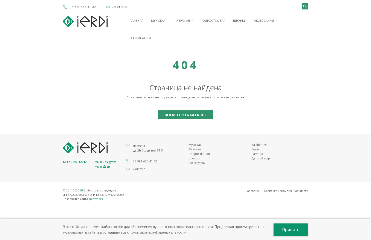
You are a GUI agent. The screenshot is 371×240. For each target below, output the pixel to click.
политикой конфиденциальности (157, 232)
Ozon (255, 149)
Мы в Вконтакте (75, 162)
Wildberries (259, 145)
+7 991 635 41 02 (82, 7)
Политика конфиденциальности (286, 191)
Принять (290, 229)
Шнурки (239, 20)
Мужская (158, 20)
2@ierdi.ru (119, 7)
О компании (141, 38)
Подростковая (212, 20)
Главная (136, 20)
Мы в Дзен (102, 166)
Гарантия (252, 191)
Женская (183, 20)
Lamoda (257, 154)
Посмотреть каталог (186, 115)
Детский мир (260, 158)
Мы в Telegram (105, 162)
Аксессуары (264, 20)
